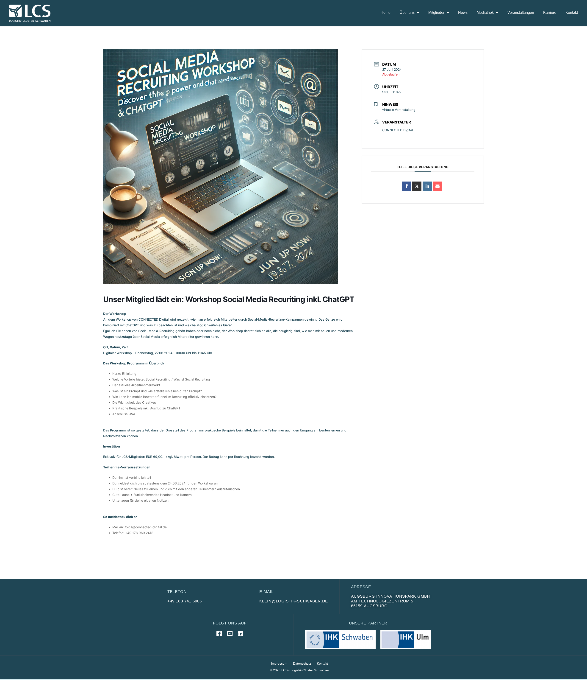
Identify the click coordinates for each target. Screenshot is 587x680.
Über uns (407, 12)
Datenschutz (302, 663)
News (463, 12)
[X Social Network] (416, 186)
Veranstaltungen (520, 12)
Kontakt (571, 12)
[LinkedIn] (427, 186)
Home (385, 12)
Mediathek (485, 12)
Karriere (549, 12)
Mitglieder (436, 12)
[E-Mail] (437, 186)
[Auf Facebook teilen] (406, 186)
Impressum (279, 663)
